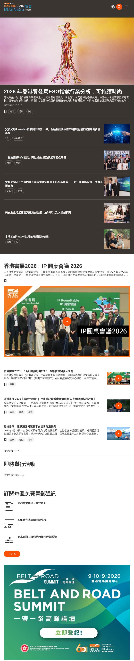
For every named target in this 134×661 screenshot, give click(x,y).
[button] (126, 7)
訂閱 (13, 553)
